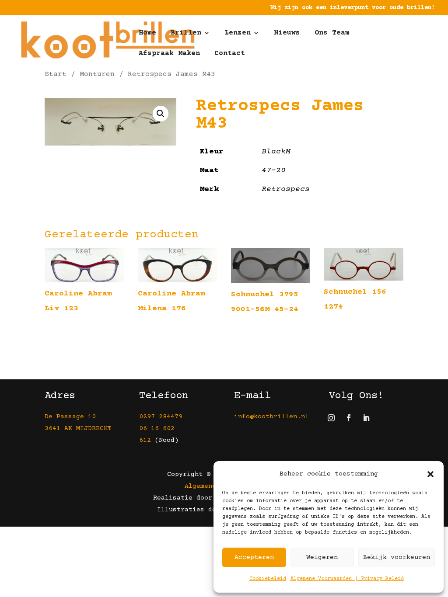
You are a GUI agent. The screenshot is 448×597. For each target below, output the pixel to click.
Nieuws (287, 33)
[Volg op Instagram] (331, 418)
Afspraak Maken (169, 53)
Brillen (186, 33)
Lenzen (237, 33)
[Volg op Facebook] (349, 418)
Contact (229, 53)
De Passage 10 (70, 416)
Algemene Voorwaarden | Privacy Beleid (347, 579)
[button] (430, 474)
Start (55, 74)
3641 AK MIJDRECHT (78, 428)
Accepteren (254, 557)
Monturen (97, 74)
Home (147, 33)
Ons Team (332, 33)
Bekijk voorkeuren (396, 557)
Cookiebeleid (267, 579)
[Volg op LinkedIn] (366, 418)
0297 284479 (160, 416)
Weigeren (322, 557)
